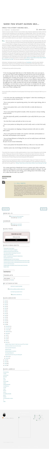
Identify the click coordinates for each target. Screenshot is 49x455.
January (7, 358)
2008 (6, 363)
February (7, 356)
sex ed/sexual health (15, 29)
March (6, 342)
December (7, 326)
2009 (6, 361)
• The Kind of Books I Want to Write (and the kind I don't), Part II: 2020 (16, 262)
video (4, 401)
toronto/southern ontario (8, 398)
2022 (6, 306)
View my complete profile (8, 442)
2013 (5, 320)
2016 (5, 315)
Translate (12, 279)
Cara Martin (19, 217)
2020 (6, 308)
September (7, 331)
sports (4, 395)
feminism (5, 376)
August (6, 333)
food (4, 378)
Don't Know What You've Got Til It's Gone (13, 345)
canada (4, 373)
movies (4, 387)
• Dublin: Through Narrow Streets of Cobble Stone (13, 256)
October (7, 329)
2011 (5, 324)
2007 (6, 365)
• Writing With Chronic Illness (8, 248)
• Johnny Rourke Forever (8, 257)
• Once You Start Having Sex (8, 263)
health (4, 379)
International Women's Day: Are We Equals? (13, 354)
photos (4, 390)
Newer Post (5, 208)
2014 (5, 319)
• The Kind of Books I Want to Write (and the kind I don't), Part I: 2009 (16, 260)
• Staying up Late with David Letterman (10, 251)
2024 (6, 302)
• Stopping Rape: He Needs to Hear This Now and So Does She (15, 265)
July (6, 335)
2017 (5, 313)
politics (4, 392)
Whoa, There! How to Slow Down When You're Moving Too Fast (31, 163)
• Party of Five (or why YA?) (8, 254)
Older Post (43, 208)
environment (5, 375)
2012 (5, 322)
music (4, 389)
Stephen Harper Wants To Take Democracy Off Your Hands (16, 344)
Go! (16, 240)
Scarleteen (27, 59)
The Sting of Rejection (9, 352)
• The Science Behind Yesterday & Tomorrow (12, 252)
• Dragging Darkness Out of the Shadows (11, 259)
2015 (5, 317)
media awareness (6, 384)
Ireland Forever (8, 349)
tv (3, 399)
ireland (4, 382)
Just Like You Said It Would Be (16, 286)
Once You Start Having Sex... (21, 24)
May (6, 338)
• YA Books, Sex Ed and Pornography (10, 249)
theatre (4, 396)
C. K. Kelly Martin (19, 183)
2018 (5, 311)
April (6, 340)
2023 (6, 304)
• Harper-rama (6, 266)
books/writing (6, 372)
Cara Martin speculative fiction (16, 291)
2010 (5, 359)
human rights (5, 381)
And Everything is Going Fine (10, 351)
